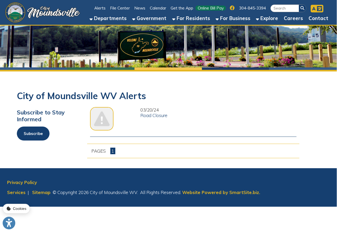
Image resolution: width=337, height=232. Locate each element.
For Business (234, 18)
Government (150, 18)
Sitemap (41, 192)
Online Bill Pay (211, 8)
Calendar (158, 8)
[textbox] (285, 8)
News (139, 8)
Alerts (100, 8)
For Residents (192, 18)
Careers (293, 18)
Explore (268, 18)
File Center (120, 8)
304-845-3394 (252, 8)
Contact (318, 18)
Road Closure (153, 115)
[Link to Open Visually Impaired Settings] (9, 223)
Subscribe (33, 133)
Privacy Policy (22, 182)
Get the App (182, 8)
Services (16, 192)
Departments (110, 18)
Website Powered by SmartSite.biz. (221, 192)
